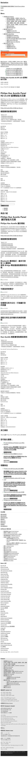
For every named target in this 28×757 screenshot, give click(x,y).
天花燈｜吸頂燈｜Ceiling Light (15, 61)
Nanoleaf (3, 614)
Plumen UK (3, 628)
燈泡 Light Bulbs (10, 26)
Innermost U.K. (4, 586)
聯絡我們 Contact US (11, 30)
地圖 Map (3, 728)
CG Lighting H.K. (5, 569)
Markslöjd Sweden (5, 606)
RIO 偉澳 (3, 629)
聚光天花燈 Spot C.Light (12, 544)
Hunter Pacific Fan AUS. (6, 584)
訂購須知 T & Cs (10, 45)
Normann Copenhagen (6, 621)
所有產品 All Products (9, 16)
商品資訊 (6, 208)
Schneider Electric (6, 631)
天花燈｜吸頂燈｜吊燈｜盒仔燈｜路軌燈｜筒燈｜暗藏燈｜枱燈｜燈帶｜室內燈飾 (16, 22)
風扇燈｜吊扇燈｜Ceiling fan (10, 532)
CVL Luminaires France (6, 570)
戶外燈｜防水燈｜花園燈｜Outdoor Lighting (17, 24)
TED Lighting (4, 638)
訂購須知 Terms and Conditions (7, 755)
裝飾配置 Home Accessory (9, 556)
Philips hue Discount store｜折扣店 (19, 63)
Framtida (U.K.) (4, 579)
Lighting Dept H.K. (5, 596)
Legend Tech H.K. (5, 591)
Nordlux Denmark (5, 619)
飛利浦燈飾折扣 (4, 526)
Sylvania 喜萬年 (4, 636)
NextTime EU (4, 616)
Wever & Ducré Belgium (6, 645)
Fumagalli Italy (5, 582)
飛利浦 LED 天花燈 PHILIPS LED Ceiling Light (12, 64)
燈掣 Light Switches (9, 557)
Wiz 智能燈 (3, 646)
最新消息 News (7, 680)
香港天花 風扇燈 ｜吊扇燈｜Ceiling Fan (16, 18)
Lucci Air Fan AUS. (5, 597)
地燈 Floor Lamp (7, 550)
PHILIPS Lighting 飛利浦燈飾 (8, 626)
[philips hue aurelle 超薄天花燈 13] (14, 75)
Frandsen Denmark (5, 581)
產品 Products (4, 61)
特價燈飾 (2, 524)
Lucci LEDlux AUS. (5, 599)
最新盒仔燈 (3, 521)
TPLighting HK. (4, 640)
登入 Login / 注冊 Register (8, 53)
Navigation (4, 2)
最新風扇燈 (3, 522)
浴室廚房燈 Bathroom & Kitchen (11, 553)
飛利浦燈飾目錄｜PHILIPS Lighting (12, 535)
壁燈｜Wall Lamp (7, 547)
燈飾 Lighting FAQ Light (12, 40)
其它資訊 (6, 210)
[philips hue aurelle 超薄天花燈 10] (14, 70)
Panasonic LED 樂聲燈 (6, 623)
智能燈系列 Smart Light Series (11, 531)
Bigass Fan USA (4, 567)
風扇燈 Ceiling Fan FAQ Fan (13, 42)
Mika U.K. (3, 611)
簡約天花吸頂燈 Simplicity (13, 538)
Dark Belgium (4, 572)
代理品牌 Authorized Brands (13, 32)
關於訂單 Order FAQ (8, 43)
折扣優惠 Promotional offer (13, 37)
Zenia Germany (4, 650)
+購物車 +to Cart (4, 205)
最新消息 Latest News (9, 34)
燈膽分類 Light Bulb (8, 560)
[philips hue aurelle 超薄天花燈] (14, 68)
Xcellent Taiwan (5, 648)
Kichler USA (4, 589)
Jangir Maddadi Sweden (6, 587)
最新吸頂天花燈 (4, 517)
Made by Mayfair (5, 602)
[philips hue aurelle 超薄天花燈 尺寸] (14, 71)
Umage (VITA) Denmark (6, 643)
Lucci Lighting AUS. (6, 601)
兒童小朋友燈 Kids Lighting (10, 551)
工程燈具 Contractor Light (10, 559)
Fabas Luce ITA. (4, 574)
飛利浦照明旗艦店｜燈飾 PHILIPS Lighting (16, 19)
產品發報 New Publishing (12, 35)
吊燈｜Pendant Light (9, 546)
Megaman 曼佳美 (4, 608)
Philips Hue (4, 624)
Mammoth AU (3, 604)
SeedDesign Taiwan (5, 633)
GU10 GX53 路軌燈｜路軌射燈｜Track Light (17, 543)
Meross (2, 609)
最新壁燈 (2, 519)
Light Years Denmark (6, 594)
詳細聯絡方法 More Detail (7, 703)
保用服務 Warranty (11, 46)
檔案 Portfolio (7, 687)
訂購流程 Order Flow (11, 48)
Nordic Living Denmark (6, 618)
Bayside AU (3, 565)
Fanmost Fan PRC (5, 577)
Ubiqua (2, 641)
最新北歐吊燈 (3, 514)
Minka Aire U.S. (4, 613)
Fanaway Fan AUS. (5, 575)
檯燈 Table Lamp (7, 549)
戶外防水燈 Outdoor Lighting (11, 554)
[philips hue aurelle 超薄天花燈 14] (14, 73)
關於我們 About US (8, 29)
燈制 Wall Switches (11, 27)
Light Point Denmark (6, 592)
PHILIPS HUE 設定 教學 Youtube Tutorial (16, 38)
